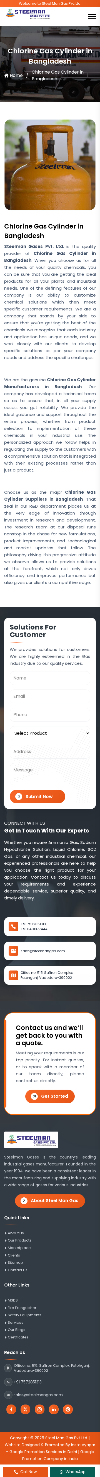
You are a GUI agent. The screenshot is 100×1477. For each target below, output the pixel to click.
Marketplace (19, 1247)
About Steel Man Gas (54, 1200)
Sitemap (15, 1262)
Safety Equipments (24, 1315)
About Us (16, 1233)
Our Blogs (16, 1329)
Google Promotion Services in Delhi (43, 1452)
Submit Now (39, 796)
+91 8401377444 (34, 929)
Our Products (19, 1240)
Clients (14, 1255)
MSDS (13, 1300)
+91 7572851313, (33, 924)
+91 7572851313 (28, 1382)
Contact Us (18, 1270)
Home (16, 75)
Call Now (28, 1472)
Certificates (18, 1337)
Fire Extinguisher (22, 1307)
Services (15, 1322)
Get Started (54, 1096)
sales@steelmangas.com (43, 951)
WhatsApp (76, 1472)
